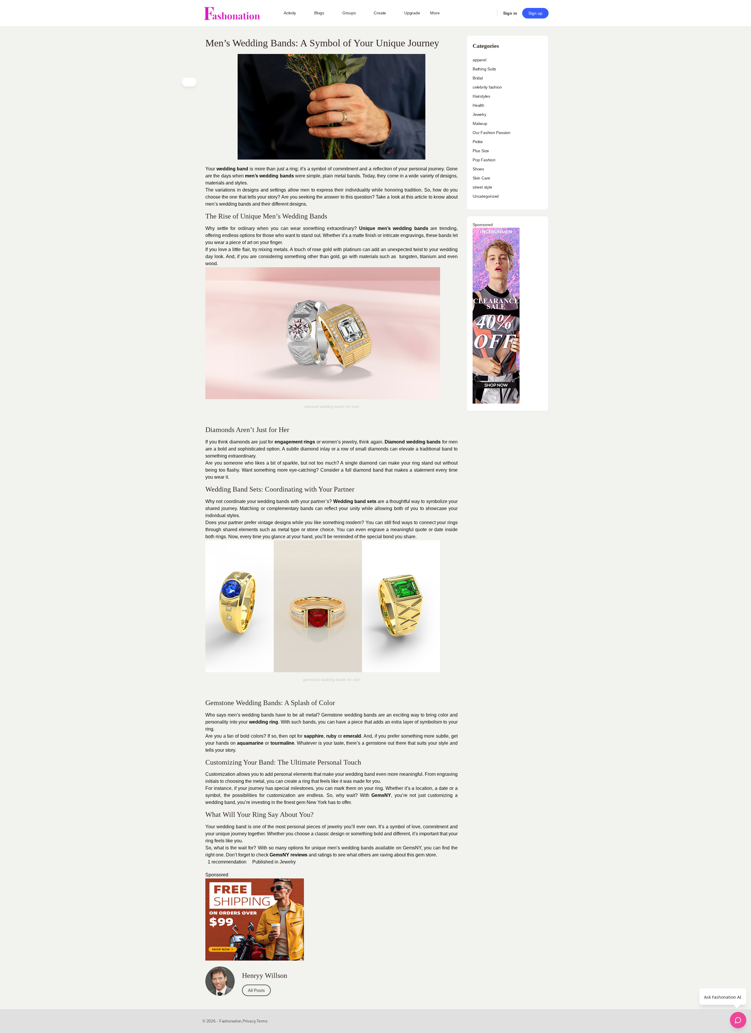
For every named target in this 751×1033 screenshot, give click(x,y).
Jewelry (288, 861)
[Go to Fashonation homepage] (231, 13)
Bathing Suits (484, 69)
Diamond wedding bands (413, 441)
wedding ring (263, 721)
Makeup (480, 123)
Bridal (478, 78)
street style (482, 187)
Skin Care (481, 178)
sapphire (314, 736)
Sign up (535, 13)
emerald (352, 736)
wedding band (232, 168)
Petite (478, 141)
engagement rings (295, 441)
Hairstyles (481, 96)
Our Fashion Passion (491, 132)
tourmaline (282, 743)
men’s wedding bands (269, 175)
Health (478, 105)
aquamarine (250, 743)
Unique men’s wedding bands (393, 228)
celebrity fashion (487, 87)
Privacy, (249, 1021)
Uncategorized (486, 196)
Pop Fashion (484, 160)
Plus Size (481, 150)
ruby (331, 736)
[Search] (489, 13)
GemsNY (381, 795)
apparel (479, 59)
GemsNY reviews (288, 854)
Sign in (510, 13)
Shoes (478, 169)
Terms (262, 1021)
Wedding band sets (355, 501)
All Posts (256, 990)
